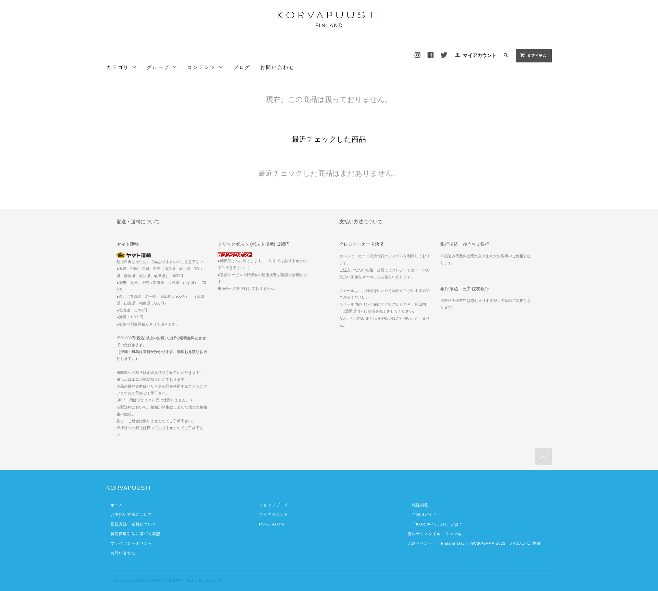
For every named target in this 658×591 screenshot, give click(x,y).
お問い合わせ (277, 67)
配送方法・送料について (133, 524)
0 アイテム (537, 56)
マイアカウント (480, 55)
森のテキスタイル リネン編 (435, 534)
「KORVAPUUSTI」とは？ (435, 524)
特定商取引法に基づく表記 (135, 534)
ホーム (117, 505)
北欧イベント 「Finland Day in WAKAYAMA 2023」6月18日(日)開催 (474, 543)
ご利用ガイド (422, 514)
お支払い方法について (131, 514)
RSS (263, 524)
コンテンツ (202, 67)
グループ (159, 67)
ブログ (242, 67)
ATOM (278, 524)
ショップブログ (273, 505)
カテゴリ (119, 67)
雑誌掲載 (418, 505)
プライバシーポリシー (131, 543)
